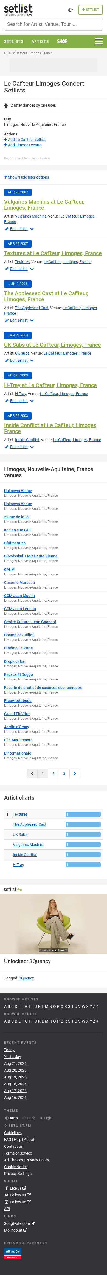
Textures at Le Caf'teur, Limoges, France (53, 253)
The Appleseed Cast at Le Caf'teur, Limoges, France (46, 296)
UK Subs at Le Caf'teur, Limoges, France (52, 345)
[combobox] (53, 24)
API (7, 1209)
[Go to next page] (74, 773)
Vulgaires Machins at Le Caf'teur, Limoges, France (44, 204)
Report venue (40, 158)
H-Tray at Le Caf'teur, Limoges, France (50, 385)
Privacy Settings (18, 1173)
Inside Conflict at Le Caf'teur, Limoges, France (50, 428)
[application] (53, 924)
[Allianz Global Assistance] (12, 1253)
